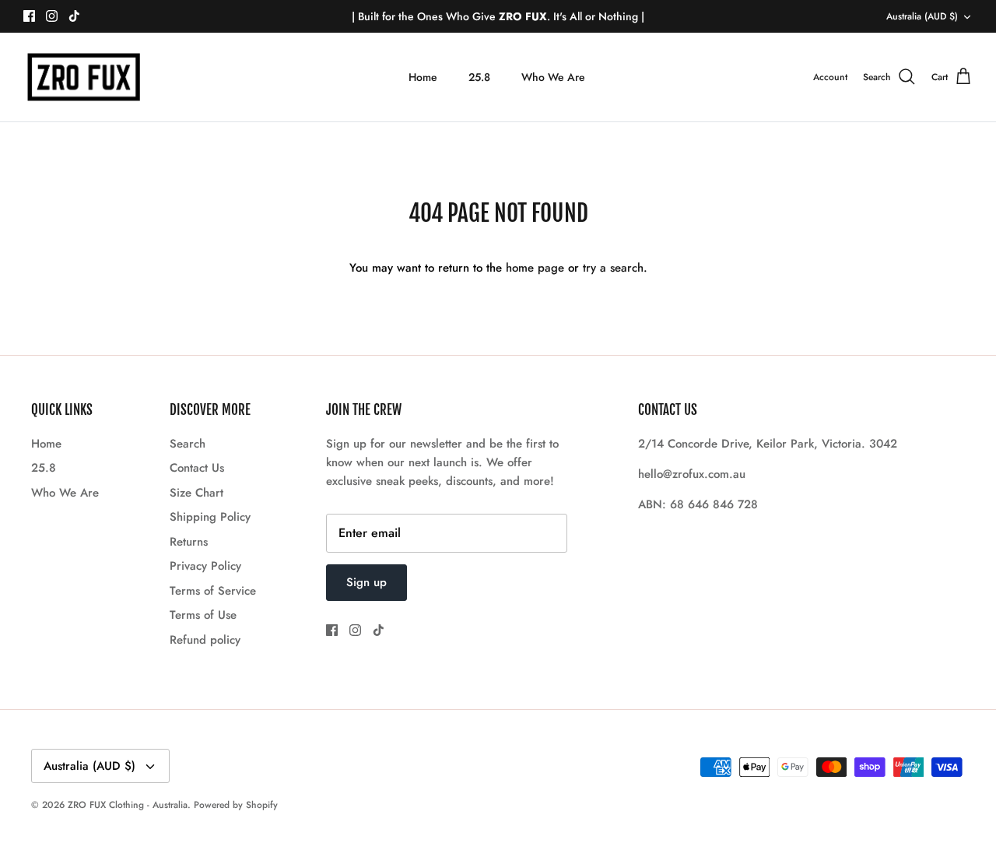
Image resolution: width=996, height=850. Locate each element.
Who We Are (553, 77)
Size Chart (196, 492)
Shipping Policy (210, 516)
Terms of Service (213, 590)
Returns (189, 541)
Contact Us (197, 467)
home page (535, 267)
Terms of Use (203, 614)
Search (187, 443)
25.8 (479, 77)
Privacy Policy (205, 565)
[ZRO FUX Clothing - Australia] (83, 77)
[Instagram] (52, 16)
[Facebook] (29, 16)
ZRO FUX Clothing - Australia (128, 805)
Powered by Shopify (236, 805)
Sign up (366, 582)
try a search (613, 267)
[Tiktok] (74, 16)
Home (423, 77)
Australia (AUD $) (922, 16)
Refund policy (205, 639)
